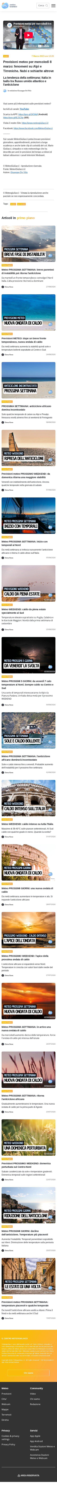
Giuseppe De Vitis (19, 172)
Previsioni (6, 1393)
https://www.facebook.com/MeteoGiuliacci (33, 128)
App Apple (35, 1436)
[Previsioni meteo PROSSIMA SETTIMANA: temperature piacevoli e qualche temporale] (28, 1276)
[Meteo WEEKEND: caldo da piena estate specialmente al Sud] (28, 583)
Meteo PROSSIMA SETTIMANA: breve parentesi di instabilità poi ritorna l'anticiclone (28, 271)
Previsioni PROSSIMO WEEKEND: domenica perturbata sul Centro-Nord (26, 1165)
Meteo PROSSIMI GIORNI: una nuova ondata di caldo (27, 890)
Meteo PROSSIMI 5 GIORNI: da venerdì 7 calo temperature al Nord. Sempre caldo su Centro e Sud (27, 684)
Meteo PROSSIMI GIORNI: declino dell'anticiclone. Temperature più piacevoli (25, 1233)
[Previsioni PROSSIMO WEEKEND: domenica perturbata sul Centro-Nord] (28, 1137)
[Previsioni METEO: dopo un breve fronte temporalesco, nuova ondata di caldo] (28, 312)
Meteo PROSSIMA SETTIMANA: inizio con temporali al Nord (24, 543)
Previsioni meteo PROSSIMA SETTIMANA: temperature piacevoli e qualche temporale (25, 1304)
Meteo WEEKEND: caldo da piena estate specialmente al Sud (24, 611)
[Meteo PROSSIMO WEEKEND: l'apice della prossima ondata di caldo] (28, 930)
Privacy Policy (8, 1444)
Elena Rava (9, 287)
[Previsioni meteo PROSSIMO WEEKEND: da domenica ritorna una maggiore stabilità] (28, 448)
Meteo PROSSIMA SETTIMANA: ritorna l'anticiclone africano (23, 1097)
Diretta (5, 1419)
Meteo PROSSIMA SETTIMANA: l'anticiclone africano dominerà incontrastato (26, 758)
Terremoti (6, 1414)
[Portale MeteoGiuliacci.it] (9, 6)
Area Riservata (30, 1475)
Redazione (35, 1404)
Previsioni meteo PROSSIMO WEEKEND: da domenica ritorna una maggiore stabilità (26, 475)
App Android (36, 1441)
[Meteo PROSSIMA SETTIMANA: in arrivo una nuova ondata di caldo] (28, 1001)
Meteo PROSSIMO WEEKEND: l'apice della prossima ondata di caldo (25, 958)
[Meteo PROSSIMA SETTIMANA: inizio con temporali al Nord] (28, 515)
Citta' (4, 1398)
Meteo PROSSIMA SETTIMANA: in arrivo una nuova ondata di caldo (26, 1029)
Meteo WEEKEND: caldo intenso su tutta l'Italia (27, 824)
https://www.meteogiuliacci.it (35, 123)
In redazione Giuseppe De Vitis (19, 91)
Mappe (5, 1409)
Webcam (6, 1404)
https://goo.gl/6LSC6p (13, 117)
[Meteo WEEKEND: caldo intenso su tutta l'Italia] (28, 798)
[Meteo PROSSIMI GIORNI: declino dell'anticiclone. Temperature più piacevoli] (28, 1205)
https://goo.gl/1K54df (28, 114)
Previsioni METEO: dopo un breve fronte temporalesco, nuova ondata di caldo (24, 340)
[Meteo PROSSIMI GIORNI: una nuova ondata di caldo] (28, 862)
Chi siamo (28, 1373)
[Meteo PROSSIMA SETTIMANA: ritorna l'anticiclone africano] (28, 1069)
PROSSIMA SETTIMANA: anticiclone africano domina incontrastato (26, 408)
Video (33, 1393)
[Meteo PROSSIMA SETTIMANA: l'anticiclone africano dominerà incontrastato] (28, 730)
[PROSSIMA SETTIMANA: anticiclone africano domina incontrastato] (28, 380)
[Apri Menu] (53, 5)
